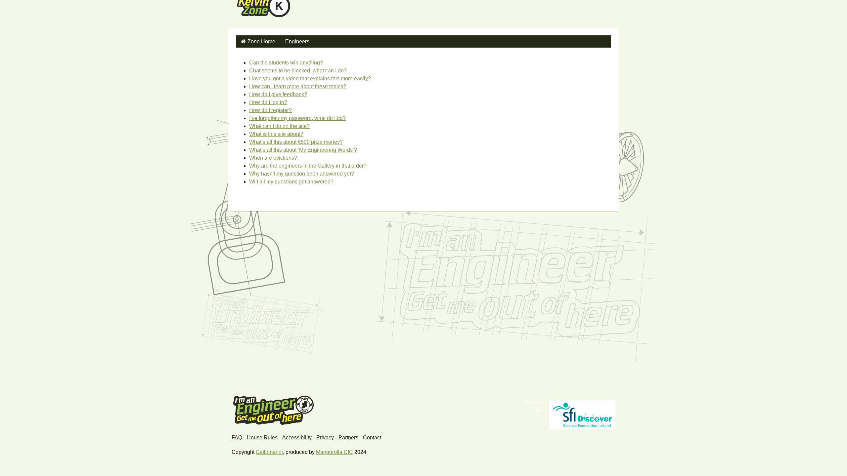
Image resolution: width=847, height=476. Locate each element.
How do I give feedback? (278, 94)
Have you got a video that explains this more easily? (310, 78)
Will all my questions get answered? (291, 181)
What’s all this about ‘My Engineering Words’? (303, 150)
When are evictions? (273, 158)
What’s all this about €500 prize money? (296, 142)
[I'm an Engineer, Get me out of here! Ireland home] (273, 410)
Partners (348, 437)
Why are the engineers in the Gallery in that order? (308, 166)
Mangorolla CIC (334, 452)
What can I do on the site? (279, 126)
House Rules (262, 437)
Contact (372, 437)
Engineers (297, 41)
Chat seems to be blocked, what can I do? (298, 70)
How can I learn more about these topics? (297, 86)
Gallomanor (269, 452)
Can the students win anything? (286, 62)
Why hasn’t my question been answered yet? (301, 174)
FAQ (237, 437)
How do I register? (270, 110)
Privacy (325, 437)
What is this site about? (276, 134)
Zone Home (261, 41)
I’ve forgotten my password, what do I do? (297, 118)
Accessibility (297, 437)
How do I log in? (268, 102)
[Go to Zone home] (263, 14)
